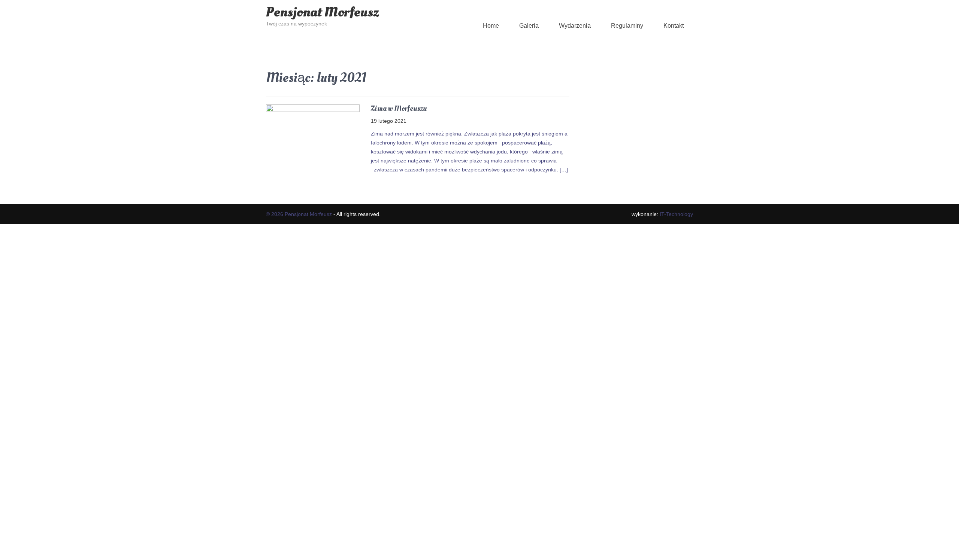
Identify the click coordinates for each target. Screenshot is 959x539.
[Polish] (397, 3)
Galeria (529, 25)
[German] (390, 3)
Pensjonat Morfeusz (322, 12)
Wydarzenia (575, 25)
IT (676, 214)
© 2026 (275, 214)
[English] (382, 3)
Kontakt (673, 25)
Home (491, 25)
